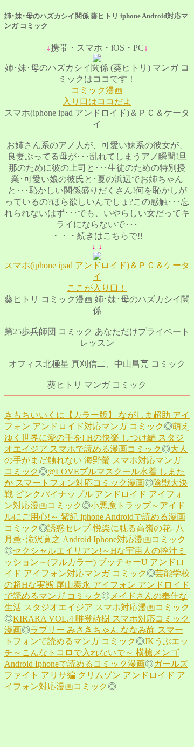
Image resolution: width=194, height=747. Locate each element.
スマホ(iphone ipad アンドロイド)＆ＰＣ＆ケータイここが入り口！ (97, 276)
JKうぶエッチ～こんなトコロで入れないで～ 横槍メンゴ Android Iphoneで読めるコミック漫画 (96, 652)
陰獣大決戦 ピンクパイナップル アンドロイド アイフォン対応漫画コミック (96, 494)
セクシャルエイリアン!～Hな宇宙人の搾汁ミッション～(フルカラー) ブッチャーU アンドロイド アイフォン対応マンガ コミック (95, 562)
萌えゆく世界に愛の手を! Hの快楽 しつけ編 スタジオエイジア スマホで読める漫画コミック (97, 437)
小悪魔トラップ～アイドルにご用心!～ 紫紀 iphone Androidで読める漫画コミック (94, 517)
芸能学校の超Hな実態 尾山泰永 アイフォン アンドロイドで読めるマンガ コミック (97, 585)
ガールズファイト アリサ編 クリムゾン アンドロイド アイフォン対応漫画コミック (96, 675)
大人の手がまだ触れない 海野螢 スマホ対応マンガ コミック (96, 460)
